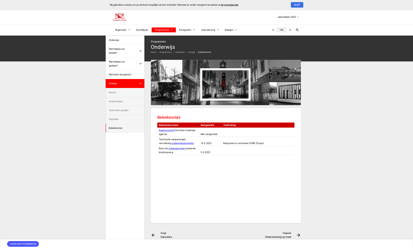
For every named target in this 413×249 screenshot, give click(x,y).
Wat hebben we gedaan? (117, 63)
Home (153, 52)
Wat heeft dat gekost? (120, 74)
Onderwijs (180, 52)
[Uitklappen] (140, 51)
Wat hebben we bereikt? (117, 51)
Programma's (162, 30)
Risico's (112, 92)
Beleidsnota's (204, 52)
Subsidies (114, 119)
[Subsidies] (273, 29)
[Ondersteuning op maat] (290, 29)
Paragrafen (185, 30)
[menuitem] (122, 29)
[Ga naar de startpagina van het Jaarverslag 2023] (121, 17)
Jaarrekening (208, 30)
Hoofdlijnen (142, 30)
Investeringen (116, 101)
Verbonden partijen (118, 110)
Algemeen (120, 30)
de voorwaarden (229, 5)
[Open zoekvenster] (297, 29)
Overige (191, 52)
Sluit (297, 5)
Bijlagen (229, 30)
